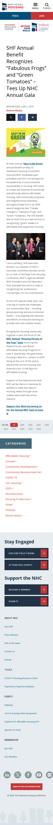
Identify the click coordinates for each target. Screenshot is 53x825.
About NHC (11, 618)
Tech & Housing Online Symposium (21, 713)
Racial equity (13, 515)
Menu (35, 8)
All (14, 425)
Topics (47, 8)
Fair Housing (13, 483)
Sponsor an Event (13, 730)
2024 (39, 425)
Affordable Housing (17, 456)
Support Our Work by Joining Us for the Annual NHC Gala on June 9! (24, 410)
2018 (39, 429)
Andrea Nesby (14, 110)
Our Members (11, 756)
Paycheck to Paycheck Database (19, 686)
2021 (14, 429)
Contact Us (10, 651)
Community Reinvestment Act (24, 472)
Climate (10, 461)
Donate (8, 659)
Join (42, 15)
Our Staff (9, 626)
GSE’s (9, 488)
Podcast (10, 510)
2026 (22, 425)
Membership (12, 739)
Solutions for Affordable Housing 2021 (22, 721)
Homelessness (14, 493)
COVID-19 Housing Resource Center (21, 678)
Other (9, 504)
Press (15, 15)
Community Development (21, 466)
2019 (30, 429)
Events (9, 696)
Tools (8, 669)
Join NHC (9, 748)
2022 (6, 429)
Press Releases (11, 634)
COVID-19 (11, 477)
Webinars (9, 705)
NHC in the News (12, 643)
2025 (30, 425)
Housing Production (18, 499)
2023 (47, 425)
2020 (22, 429)
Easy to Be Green (33, 163)
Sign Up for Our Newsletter (26, 786)
